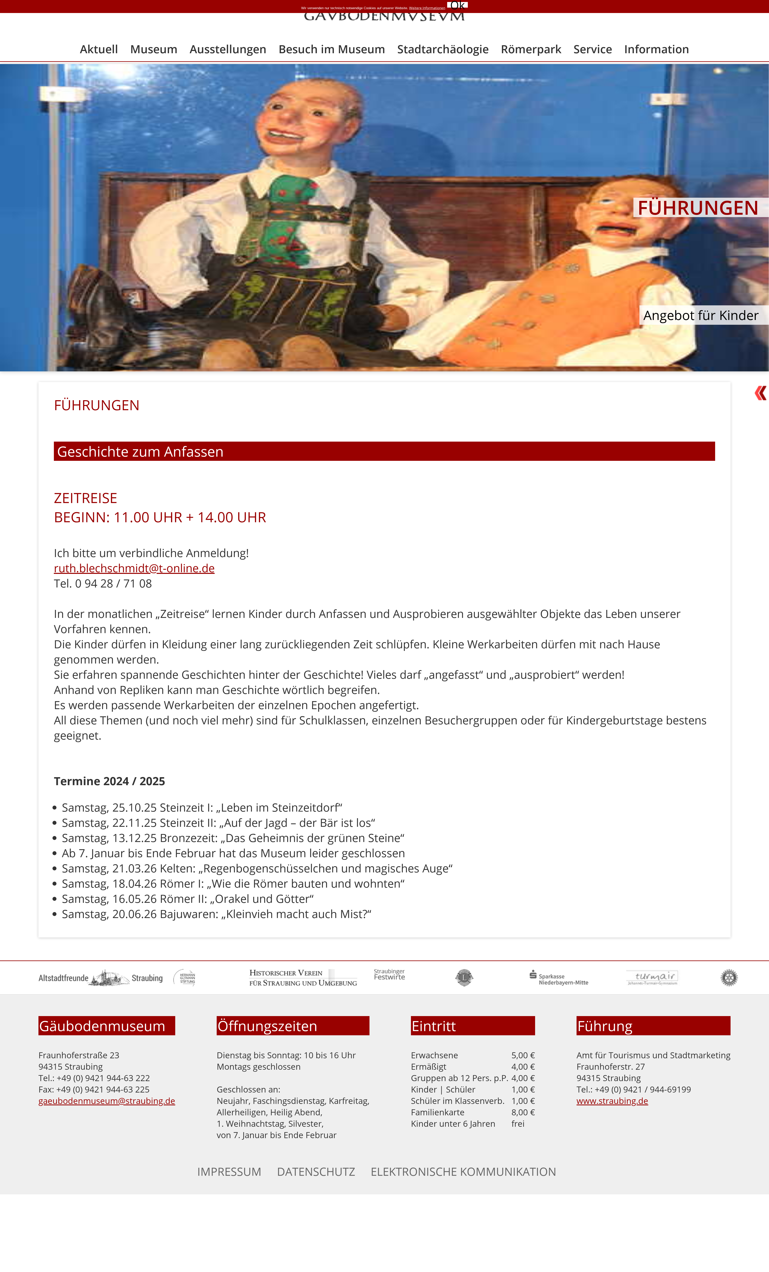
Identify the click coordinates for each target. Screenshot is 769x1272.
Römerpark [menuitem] (531, 48)
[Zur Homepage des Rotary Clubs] (729, 983)
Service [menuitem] (593, 48)
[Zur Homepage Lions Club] (464, 983)
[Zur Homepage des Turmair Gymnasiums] (653, 983)
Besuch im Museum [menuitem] (332, 48)
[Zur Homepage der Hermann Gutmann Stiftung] (184, 983)
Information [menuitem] (656, 48)
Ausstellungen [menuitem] (228, 48)
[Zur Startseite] (384, 16)
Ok (457, 5)
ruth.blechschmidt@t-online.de (134, 567)
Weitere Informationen (427, 8)
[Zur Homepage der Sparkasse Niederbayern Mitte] (559, 983)
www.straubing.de (612, 1100)
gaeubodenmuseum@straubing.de (106, 1100)
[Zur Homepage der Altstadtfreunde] (100, 983)
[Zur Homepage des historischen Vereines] (303, 983)
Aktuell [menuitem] (99, 48)
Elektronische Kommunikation (463, 1171)
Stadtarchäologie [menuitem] (443, 48)
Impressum (229, 1171)
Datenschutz (316, 1171)
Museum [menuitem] (154, 48)
